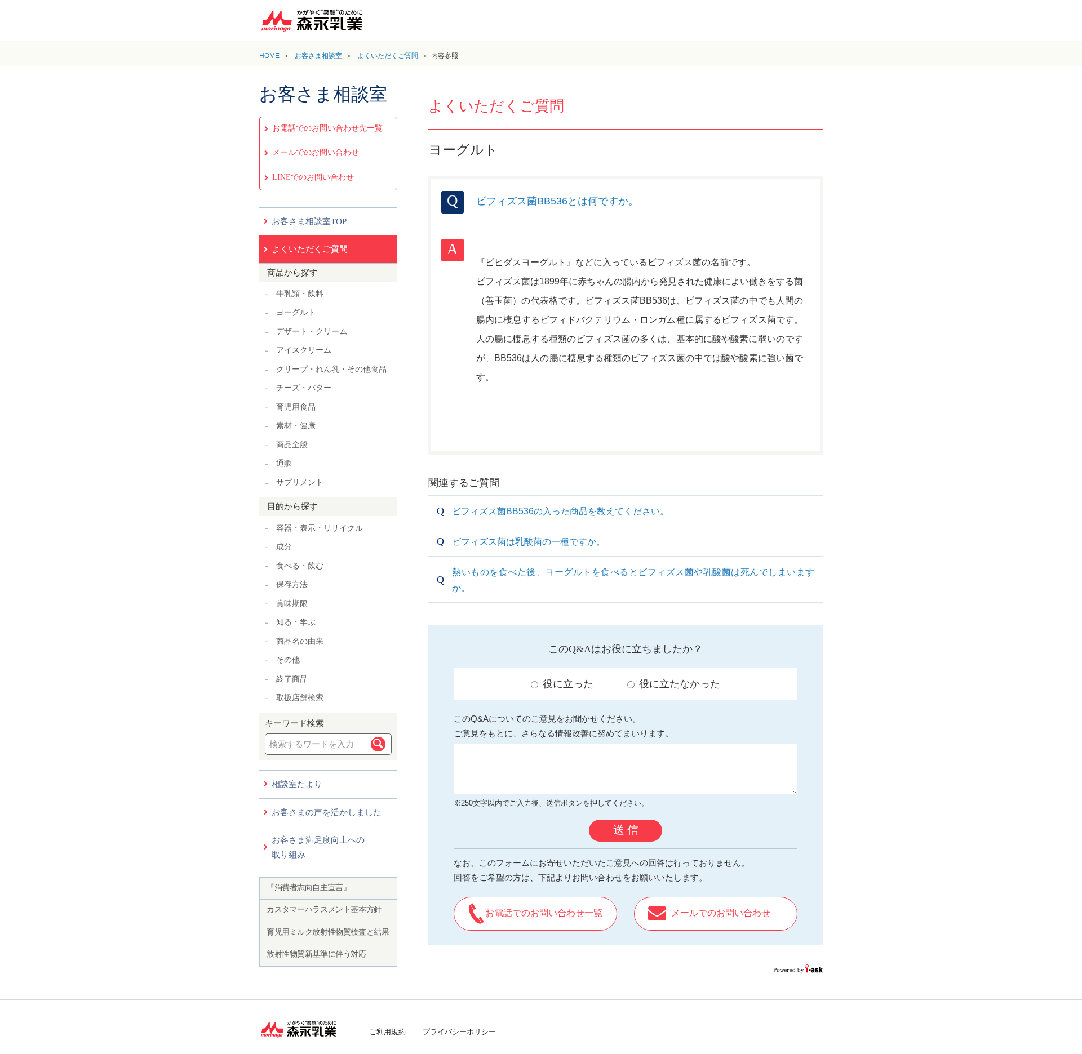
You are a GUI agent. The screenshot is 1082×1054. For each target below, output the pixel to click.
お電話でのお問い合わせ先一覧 (327, 128)
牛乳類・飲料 (299, 294)
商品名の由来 (299, 641)
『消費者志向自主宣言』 (309, 887)
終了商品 (292, 679)
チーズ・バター (303, 388)
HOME (269, 56)
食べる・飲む (299, 566)
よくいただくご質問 (387, 56)
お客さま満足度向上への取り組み (318, 847)
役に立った (568, 684)
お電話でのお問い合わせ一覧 (543, 913)
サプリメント (299, 482)
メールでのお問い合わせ (315, 152)
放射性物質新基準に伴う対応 (316, 954)
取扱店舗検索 (299, 697)
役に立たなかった (679, 684)
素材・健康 (296, 425)
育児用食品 (296, 407)
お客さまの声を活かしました (327, 812)
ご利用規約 (387, 1032)
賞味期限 (292, 603)
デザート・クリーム (311, 331)
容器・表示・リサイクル (319, 528)
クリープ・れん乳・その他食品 (331, 369)
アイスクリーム (303, 350)
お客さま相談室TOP (309, 221)
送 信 (625, 830)
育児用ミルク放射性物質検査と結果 (328, 932)
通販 (284, 463)
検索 (378, 744)
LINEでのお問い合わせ (313, 177)
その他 (288, 660)
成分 (284, 546)
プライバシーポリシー (459, 1032)
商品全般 (292, 445)
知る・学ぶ (296, 622)
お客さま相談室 (318, 56)
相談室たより (297, 784)
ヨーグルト (296, 312)
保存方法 (292, 584)
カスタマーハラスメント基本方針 (324, 909)
